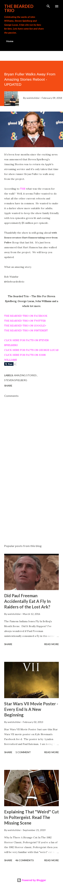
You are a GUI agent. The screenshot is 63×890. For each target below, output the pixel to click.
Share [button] (8, 385)
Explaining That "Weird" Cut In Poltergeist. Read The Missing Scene (31, 817)
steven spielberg (15, 380)
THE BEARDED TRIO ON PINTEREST (26, 330)
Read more (51, 644)
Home (9, 41)
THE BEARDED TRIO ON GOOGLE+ (25, 325)
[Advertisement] (31, 511)
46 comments (24, 860)
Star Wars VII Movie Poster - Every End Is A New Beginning (31, 709)
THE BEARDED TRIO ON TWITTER (25, 320)
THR (22, 188)
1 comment (23, 752)
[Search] (48, 6)
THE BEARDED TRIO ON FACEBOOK (25, 315)
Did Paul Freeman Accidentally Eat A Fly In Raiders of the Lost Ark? (27, 601)
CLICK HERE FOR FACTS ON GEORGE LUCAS (31, 350)
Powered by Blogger (33, 880)
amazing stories (25, 375)
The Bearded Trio (18, 8)
